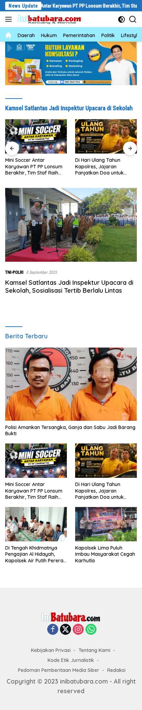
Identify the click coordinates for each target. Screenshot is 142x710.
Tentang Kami (94, 650)
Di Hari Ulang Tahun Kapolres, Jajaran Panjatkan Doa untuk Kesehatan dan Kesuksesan (99, 166)
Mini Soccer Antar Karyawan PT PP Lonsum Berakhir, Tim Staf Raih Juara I (33, 166)
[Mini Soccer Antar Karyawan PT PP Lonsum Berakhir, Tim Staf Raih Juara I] (36, 136)
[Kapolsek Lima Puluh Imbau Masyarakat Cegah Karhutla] (106, 524)
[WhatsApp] (91, 629)
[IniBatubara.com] (51, 19)
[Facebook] (52, 629)
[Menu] (9, 19)
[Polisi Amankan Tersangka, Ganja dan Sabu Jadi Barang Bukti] (71, 384)
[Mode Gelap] (121, 19)
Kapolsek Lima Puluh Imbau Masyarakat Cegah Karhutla (105, 554)
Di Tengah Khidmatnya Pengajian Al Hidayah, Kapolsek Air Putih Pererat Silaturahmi (35, 554)
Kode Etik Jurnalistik (71, 660)
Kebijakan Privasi (51, 650)
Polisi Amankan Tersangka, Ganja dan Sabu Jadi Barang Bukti (70, 430)
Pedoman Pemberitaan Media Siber (58, 670)
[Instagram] (78, 629)
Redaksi (116, 670)
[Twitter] (65, 629)
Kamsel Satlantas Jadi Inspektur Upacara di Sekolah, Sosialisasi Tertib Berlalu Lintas (69, 286)
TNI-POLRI (14, 272)
